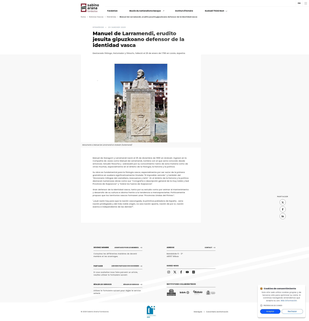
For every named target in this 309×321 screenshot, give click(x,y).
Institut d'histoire (184, 11)
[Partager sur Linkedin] (283, 216)
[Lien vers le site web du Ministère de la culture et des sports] (210, 292)
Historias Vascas (96, 17)
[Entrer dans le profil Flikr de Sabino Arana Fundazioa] (194, 272)
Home (83, 17)
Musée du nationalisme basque (145, 11)
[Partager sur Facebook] (283, 209)
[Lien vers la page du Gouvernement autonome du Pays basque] (171, 292)
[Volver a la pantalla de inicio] (93, 8)
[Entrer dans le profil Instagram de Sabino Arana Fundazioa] (169, 272)
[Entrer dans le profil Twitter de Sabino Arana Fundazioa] (175, 272)
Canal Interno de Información (217, 312)
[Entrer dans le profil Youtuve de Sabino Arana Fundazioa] (187, 272)
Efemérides (111, 17)
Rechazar (292, 311)
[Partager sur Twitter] (283, 202)
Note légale (198, 312)
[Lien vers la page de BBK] (184, 292)
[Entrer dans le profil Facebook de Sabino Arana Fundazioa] (181, 272)
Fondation (112, 11)
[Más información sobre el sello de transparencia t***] (151, 312)
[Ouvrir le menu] (305, 3)
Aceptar (270, 311)
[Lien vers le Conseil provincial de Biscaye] (197, 292)
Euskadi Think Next (215, 11)
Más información (289, 300)
